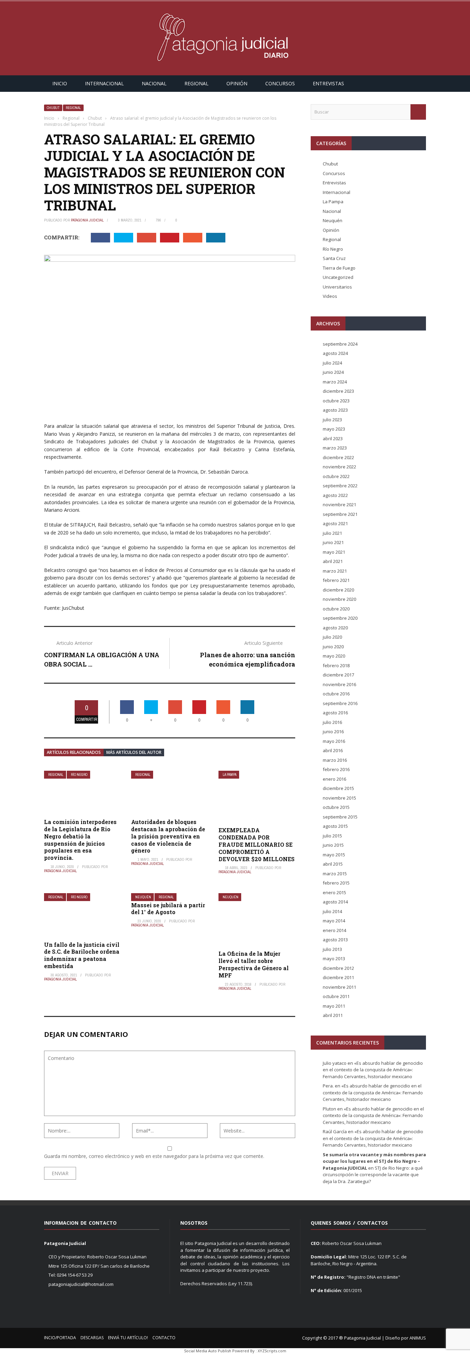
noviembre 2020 (339, 599)
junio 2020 (333, 646)
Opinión (236, 83)
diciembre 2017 (338, 675)
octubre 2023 (336, 401)
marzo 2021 (335, 571)
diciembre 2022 (338, 457)
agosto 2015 (335, 826)
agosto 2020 (335, 628)
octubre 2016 (336, 694)
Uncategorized (338, 277)
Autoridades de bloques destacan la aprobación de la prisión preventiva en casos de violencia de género (168, 836)
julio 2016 (332, 722)
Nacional (154, 83)
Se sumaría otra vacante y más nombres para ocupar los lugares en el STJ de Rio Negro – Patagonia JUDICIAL (374, 1161)
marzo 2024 (335, 382)
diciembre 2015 (338, 788)
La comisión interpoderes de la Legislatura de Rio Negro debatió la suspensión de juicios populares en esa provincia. (80, 839)
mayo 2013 (334, 958)
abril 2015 (333, 864)
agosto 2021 (335, 523)
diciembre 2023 (338, 391)
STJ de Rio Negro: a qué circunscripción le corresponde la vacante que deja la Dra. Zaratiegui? (373, 1174)
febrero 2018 (336, 665)
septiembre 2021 (340, 514)
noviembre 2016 (339, 684)
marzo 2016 (335, 760)
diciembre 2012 (338, 968)
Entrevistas (328, 83)
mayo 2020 (334, 656)
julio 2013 (332, 949)
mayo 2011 (334, 1006)
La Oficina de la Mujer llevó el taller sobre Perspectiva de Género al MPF (253, 964)
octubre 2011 (336, 996)
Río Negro (79, 774)
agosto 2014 (335, 902)
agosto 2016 (335, 713)
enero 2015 (334, 892)
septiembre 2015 (340, 817)
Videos (330, 296)
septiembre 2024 (340, 344)
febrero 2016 (336, 769)
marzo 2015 (335, 873)
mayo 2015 (334, 855)
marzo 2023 (335, 448)
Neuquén (143, 897)
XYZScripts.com (272, 1350)
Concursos (280, 83)
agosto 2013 (335, 939)
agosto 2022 (335, 495)
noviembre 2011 (339, 987)
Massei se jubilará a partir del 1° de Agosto (168, 908)
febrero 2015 (336, 883)
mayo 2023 (334, 429)
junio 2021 (333, 542)
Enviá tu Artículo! (128, 1338)
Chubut (53, 108)
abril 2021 (333, 561)
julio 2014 (332, 911)
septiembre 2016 (340, 703)
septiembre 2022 (340, 486)
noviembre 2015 (339, 798)
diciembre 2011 (338, 977)
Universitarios (337, 287)
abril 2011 (333, 1015)
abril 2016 (333, 750)
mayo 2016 (334, 741)
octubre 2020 (336, 609)
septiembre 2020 (340, 618)
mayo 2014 (334, 921)
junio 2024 (333, 372)
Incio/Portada (60, 1338)
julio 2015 (332, 836)
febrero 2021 (336, 580)
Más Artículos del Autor (133, 752)
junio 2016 (333, 731)
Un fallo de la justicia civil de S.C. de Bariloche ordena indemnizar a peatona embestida (81, 955)
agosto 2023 (335, 410)
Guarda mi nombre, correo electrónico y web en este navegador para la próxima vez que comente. (154, 1156)
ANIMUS (417, 1338)
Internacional (104, 83)
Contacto (163, 1338)
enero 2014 (334, 930)
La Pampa (229, 774)
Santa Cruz (334, 258)
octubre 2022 (336, 476)
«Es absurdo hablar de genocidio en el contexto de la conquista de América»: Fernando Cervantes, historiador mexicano (373, 1070)
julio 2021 (332, 533)
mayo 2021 (334, 552)
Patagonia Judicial (87, 220)
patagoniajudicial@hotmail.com (81, 1284)
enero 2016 (334, 779)
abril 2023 (333, 438)
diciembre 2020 (338, 590)
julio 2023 (332, 419)
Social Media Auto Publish (207, 1350)
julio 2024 (332, 363)
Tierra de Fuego (339, 268)
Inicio (59, 83)
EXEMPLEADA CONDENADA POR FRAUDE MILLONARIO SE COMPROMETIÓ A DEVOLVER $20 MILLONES (256, 844)
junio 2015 (333, 845)
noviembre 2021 (339, 504)
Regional (196, 83)
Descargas (92, 1338)
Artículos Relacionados (74, 752)
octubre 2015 (336, 807)
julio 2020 (332, 637)
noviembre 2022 (339, 467)
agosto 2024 (335, 353)
